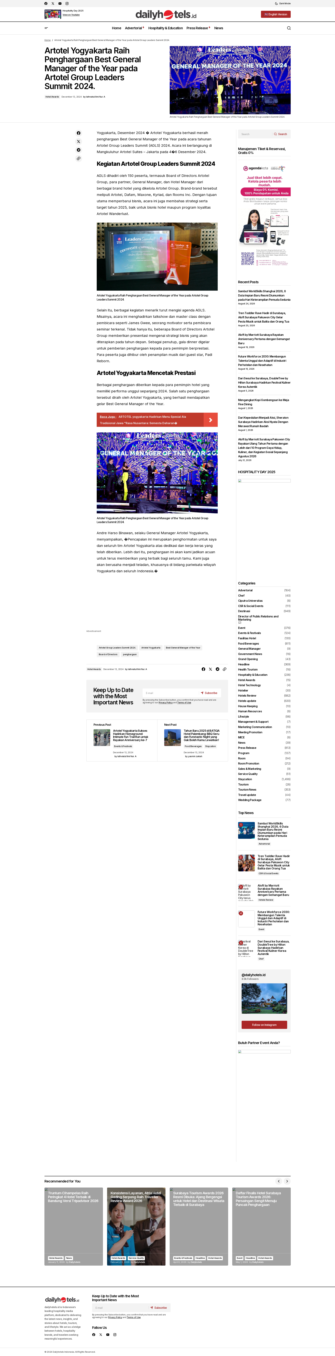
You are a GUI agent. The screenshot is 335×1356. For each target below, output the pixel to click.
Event (241, 628)
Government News (250, 654)
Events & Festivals (123, 746)
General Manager (249, 648)
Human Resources (250, 711)
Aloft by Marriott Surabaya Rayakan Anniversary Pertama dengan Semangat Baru (264, 339)
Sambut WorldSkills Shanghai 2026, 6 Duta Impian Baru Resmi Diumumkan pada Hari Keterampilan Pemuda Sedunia (264, 295)
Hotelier (243, 690)
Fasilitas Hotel (247, 638)
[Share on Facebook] (78, 133)
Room (241, 758)
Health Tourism (248, 669)
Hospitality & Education (252, 675)
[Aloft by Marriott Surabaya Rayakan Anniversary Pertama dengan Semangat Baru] (246, 892)
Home (47, 40)
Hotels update (247, 701)
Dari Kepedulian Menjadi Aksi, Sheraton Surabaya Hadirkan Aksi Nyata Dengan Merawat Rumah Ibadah (263, 422)
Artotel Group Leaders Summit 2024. (117, 647)
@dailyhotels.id (254, 975)
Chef (241, 595)
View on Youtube (71, 15)
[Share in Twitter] (78, 141)
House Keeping (248, 706)
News (241, 742)
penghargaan (129, 654)
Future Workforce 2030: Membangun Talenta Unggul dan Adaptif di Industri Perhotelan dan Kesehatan (262, 361)
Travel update (247, 795)
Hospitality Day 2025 (73, 10)
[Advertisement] (157, 604)
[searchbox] (255, 134)
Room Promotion (248, 763)
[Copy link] (78, 158)
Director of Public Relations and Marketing (258, 618)
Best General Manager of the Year (183, 647)
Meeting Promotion (250, 732)
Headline (244, 664)
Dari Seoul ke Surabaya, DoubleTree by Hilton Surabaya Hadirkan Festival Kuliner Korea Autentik (264, 383)
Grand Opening (248, 659)
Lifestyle (243, 716)
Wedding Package (249, 800)
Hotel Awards (52, 96)
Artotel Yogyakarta (150, 647)
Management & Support (253, 721)
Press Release (247, 748)
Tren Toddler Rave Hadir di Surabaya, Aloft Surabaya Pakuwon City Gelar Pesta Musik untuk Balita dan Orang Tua (263, 317)
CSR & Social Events (250, 606)
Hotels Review (247, 695)
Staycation (210, 746)
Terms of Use (184, 702)
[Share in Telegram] (78, 150)
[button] (283, 3)
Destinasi (244, 611)
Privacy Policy (166, 702)
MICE (241, 737)
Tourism (243, 784)
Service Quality (247, 774)
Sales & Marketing (249, 768)
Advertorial (245, 590)
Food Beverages (193, 746)
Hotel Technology (249, 685)
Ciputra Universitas (250, 600)
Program (243, 753)
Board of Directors (108, 654)
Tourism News (247, 789)
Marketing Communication (255, 727)
